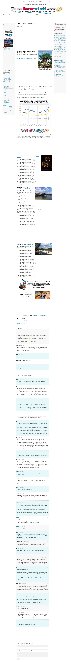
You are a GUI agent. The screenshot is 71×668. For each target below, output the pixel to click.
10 (47, 412)
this (43, 512)
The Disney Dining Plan (7, 102)
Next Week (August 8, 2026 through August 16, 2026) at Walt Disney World (60, 39)
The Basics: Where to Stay (7, 81)
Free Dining (5, 103)
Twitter (39, 315)
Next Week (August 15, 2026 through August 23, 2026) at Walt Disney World (59, 37)
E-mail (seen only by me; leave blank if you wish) (24, 650)
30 (47, 612)
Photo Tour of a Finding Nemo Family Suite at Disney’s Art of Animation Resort (59, 62)
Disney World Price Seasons (22, 322)
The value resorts (6, 85)
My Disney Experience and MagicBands (9, 107)
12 (47, 437)
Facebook (35, 315)
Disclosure (46, 664)
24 (47, 548)
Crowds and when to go (7, 77)
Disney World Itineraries (59, 70)
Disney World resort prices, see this (25, 58)
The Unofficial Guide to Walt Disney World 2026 (59, 28)
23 (47, 541)
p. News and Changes (21, 323)
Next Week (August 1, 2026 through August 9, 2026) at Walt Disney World (60, 40)
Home (4, 24)
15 (47, 471)
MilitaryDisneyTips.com (62, 30)
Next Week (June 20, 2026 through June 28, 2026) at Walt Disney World (60, 51)
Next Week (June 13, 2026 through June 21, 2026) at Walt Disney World (60, 53)
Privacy (43, 664)
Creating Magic (60, 25)
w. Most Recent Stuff (21, 325)
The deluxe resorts (6, 87)
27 (47, 583)
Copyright (40, 664)
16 (47, 478)
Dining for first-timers (7, 100)
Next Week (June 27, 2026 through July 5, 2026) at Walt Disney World (59, 49)
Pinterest (44, 315)
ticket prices (48, 86)
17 (47, 487)
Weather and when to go (7, 78)
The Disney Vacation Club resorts (8, 88)
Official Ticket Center (36, 596)
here (31, 489)
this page (37, 423)
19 (47, 502)
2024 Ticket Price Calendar (7, 53)
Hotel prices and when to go (7, 79)
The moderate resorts (6, 86)
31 (47, 621)
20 (47, 517)
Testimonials (5, 112)
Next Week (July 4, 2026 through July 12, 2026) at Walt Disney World (59, 48)
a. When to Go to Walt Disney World (24, 320)
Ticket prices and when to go (7, 80)
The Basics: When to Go (6, 73)
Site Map (35, 664)
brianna (17, 606)
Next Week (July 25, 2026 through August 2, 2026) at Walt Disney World (59, 42)
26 (47, 567)
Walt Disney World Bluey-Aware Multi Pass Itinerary (59, 60)
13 (47, 452)
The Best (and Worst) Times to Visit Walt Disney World (59, 74)
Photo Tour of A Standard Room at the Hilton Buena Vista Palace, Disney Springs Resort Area (60, 65)
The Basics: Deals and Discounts (7, 111)
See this (23, 89)
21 (47, 526)
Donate (52, 664)
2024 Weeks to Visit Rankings (8, 49)
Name (18, 647)
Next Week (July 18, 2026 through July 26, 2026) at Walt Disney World (60, 44)
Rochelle (17, 517)
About (4, 25)
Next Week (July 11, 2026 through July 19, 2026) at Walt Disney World (60, 46)
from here (30, 404)
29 (47, 606)
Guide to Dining (6, 101)
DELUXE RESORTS (26, 188)
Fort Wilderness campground (7, 89)
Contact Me (4, 29)
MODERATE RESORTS (27, 244)
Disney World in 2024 (7, 48)
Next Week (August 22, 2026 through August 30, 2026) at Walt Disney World (59, 35)
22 (47, 532)
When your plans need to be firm (8, 106)
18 (47, 493)
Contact (49, 664)
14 (47, 459)
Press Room (55, 664)
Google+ (62, 664)
